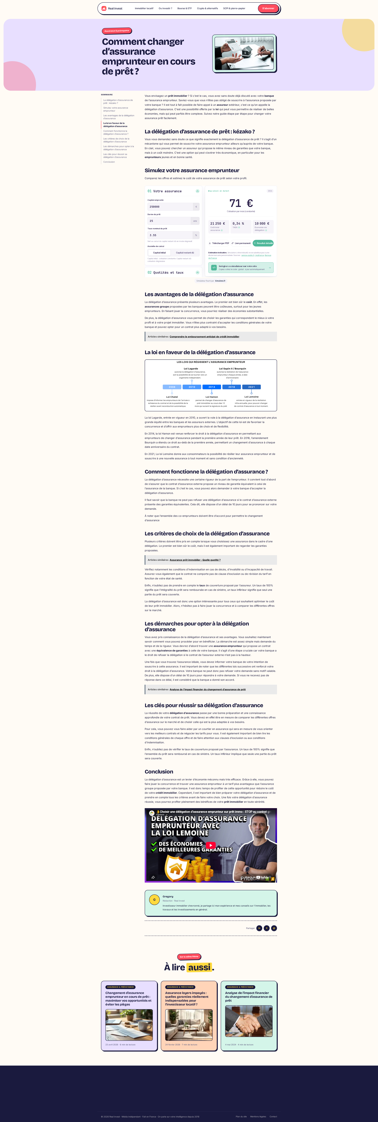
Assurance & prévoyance (117, 30)
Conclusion (109, 162)
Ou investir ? (165, 8)
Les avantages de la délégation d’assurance (118, 117)
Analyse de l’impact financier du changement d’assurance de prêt (248, 997)
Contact (273, 1116)
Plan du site (241, 1116)
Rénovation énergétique (214, 1094)
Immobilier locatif (144, 8)
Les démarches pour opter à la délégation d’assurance (118, 147)
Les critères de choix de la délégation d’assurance (116, 140)
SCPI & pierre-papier (234, 8)
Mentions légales (258, 1116)
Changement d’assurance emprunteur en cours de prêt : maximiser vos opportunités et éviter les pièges (128, 998)
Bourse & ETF (184, 8)
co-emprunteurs (188, 515)
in (259, 928)
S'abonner (268, 8)
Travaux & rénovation (212, 1089)
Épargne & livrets (252, 1100)
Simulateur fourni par (211, 281)
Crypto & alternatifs (207, 8)
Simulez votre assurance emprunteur (115, 109)
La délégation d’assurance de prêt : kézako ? (118, 101)
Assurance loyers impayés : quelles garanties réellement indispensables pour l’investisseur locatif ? (186, 998)
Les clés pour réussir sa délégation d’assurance (115, 155)
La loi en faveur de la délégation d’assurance (115, 124)
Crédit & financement (171, 1105)
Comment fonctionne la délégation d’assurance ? (115, 132)
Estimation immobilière (172, 1094)
